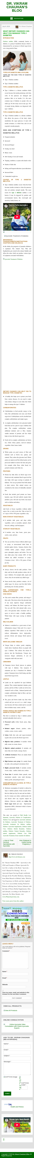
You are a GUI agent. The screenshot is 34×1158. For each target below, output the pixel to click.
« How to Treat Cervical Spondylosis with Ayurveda (9, 843)
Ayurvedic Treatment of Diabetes (21, 822)
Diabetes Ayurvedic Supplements (12, 826)
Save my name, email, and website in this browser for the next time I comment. (15, 993)
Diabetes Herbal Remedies (16, 829)
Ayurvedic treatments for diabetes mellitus (17, 824)
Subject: (7, 1056)
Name (4, 971)
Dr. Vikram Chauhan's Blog (17, 7)
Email (4, 978)
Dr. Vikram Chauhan (25, 26)
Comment (6, 951)
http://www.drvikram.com (17, 857)
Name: (6, 1044)
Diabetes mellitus (8, 41)
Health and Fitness (17, 1107)
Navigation (18, 18)
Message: (7, 1061)
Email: (6, 1050)
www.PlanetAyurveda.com (10, 897)
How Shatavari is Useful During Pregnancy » (25, 842)
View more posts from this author (13, 901)
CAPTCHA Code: (25, 1084)
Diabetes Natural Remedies (17, 831)
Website (5, 984)
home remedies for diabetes (22, 835)
